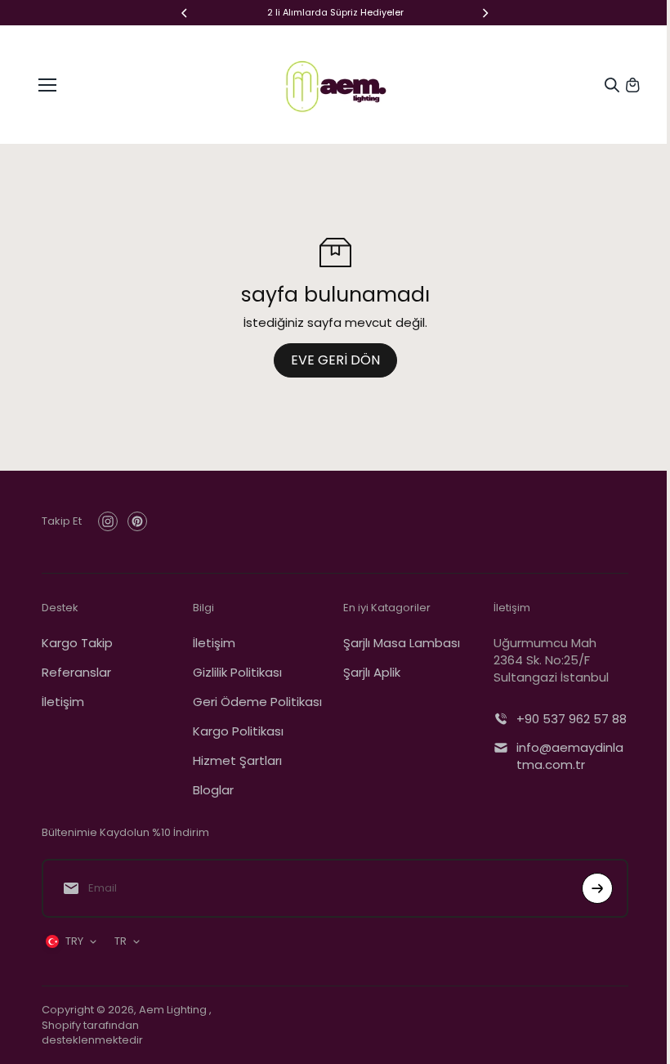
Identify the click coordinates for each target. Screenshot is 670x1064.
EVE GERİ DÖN (335, 360)
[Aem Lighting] (335, 84)
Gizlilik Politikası (237, 672)
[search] (612, 85)
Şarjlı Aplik (371, 672)
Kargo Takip (77, 642)
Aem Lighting (174, 1009)
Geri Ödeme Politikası (257, 701)
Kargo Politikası (238, 731)
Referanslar (76, 672)
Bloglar (213, 789)
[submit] (597, 888)
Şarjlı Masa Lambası (401, 642)
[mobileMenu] (47, 85)
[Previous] (185, 13)
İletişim (63, 701)
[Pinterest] (137, 521)
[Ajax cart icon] (632, 85)
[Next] (484, 13)
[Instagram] (108, 521)
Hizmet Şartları (237, 760)
